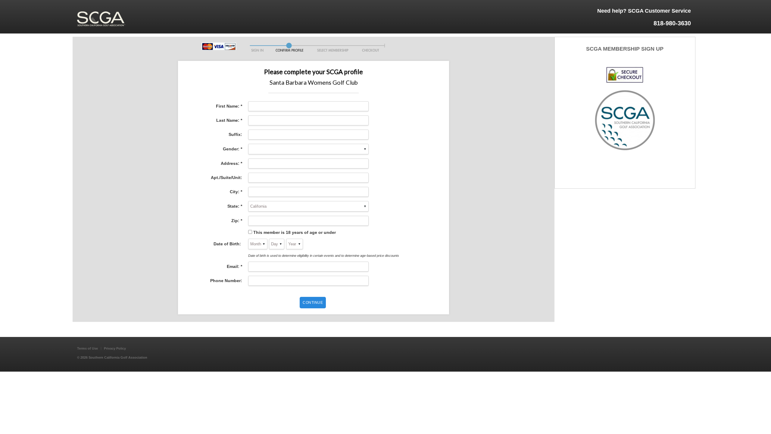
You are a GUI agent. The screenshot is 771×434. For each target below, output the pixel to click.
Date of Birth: (228, 243)
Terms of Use (87, 348)
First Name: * (229, 106)
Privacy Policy (115, 348)
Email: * (234, 266)
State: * (234, 206)
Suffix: (235, 134)
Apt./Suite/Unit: (226, 177)
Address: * (231, 163)
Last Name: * (229, 120)
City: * (236, 191)
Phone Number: (226, 280)
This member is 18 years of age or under (294, 232)
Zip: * (236, 220)
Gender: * (232, 148)
